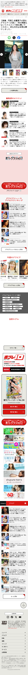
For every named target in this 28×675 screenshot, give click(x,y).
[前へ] (1, 54)
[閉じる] (26, 4)
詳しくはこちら (9, 6)
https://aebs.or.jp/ (12, 628)
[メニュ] (25, 11)
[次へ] (26, 54)
